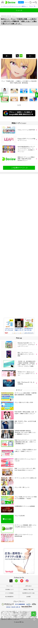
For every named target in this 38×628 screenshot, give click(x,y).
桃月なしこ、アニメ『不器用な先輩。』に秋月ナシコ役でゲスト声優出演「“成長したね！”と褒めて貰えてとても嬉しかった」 (19, 21)
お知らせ (21, 2)
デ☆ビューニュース (15, 6)
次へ (30, 56)
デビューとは (9, 585)
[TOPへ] (33, 614)
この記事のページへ (18, 168)
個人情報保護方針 (9, 596)
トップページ (4, 6)
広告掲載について (9, 589)
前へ (7, 56)
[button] (36, 95)
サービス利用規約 (9, 593)
